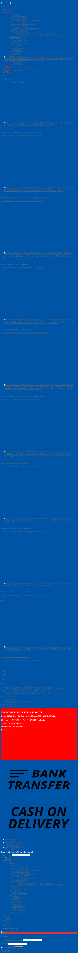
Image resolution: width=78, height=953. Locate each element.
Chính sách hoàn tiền (11, 839)
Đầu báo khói (17, 50)
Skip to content (6, 1)
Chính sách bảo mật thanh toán (15, 842)
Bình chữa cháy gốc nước (21, 19)
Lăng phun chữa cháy (20, 40)
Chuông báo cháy (18, 51)
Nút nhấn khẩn (17, 53)
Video (7, 920)
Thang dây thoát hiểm (20, 909)
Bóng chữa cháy (18, 64)
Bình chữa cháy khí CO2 (20, 17)
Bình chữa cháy (14, 14)
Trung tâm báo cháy (19, 48)
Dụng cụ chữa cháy (19, 45)
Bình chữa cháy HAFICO (20, 27)
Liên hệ (7, 72)
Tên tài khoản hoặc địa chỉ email (12, 940)
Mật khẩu (4, 944)
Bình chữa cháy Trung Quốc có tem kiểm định (27, 29)
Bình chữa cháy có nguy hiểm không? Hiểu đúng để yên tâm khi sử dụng (28, 692)
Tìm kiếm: (8, 855)
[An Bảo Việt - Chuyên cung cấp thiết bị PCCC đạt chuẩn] (10, 3)
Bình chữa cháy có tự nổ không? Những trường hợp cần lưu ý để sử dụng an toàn (31, 693)
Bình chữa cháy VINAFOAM (21, 25)
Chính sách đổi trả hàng (12, 846)
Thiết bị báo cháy (14, 46)
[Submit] (5, 857)
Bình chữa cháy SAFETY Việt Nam (24, 24)
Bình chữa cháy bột (19, 16)
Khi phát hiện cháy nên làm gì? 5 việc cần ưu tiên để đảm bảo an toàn (27, 690)
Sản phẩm (8, 12)
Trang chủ (8, 9)
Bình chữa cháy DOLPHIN (21, 22)
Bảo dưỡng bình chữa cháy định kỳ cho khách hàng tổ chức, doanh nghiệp (41, 35)
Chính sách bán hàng (11, 849)
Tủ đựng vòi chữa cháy (20, 43)
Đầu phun (16, 42)
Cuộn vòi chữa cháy (19, 38)
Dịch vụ (7, 66)
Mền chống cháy (18, 910)
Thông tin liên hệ (10, 841)
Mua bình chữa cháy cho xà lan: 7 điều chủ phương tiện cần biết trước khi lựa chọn (31, 687)
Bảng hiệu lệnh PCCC (20, 30)
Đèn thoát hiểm (18, 907)
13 (5, 679)
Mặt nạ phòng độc (19, 906)
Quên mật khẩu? (6, 951)
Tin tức (7, 69)
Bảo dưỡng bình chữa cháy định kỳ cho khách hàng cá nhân (36, 33)
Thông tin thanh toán (12, 844)
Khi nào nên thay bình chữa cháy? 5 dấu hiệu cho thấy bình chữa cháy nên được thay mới (33, 689)
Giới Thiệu (8, 11)
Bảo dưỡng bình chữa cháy (21, 32)
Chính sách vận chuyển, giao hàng (16, 847)
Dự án (7, 917)
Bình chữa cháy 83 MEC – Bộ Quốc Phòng (26, 20)
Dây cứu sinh (17, 912)
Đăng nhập (19, 947)
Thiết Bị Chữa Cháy (15, 37)
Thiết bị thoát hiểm (11, 706)
